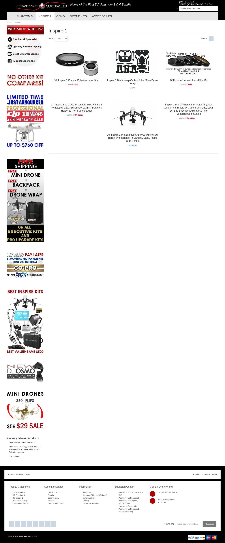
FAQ (120, 495)
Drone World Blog (125, 512)
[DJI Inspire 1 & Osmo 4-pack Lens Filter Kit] (188, 61)
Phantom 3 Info (124, 501)
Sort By (51, 38)
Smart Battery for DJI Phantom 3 (22, 442)
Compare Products (56, 503)
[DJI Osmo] (25, 363)
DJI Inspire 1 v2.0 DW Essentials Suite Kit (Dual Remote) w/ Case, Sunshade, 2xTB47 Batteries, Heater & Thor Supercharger (76, 107)
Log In (27, 474)
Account (11, 474)
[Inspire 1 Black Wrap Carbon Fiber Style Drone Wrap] (132, 61)
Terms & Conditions (91, 503)
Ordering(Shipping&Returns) (95, 495)
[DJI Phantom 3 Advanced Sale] (25, 96)
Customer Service (209, 474)
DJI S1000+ (14, 456)
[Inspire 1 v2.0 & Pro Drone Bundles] (25, 321)
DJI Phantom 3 (105, 4)
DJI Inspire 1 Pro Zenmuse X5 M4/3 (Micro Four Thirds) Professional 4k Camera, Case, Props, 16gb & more (132, 137)
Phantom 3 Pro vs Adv (127, 506)
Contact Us (52, 492)
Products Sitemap (20, 501)
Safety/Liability (89, 498)
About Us (197, 474)
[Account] (169, 9)
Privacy (86, 501)
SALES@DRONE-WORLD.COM (196, 4)
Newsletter (169, 524)
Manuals (126, 503)
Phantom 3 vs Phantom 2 (128, 509)
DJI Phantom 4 (19, 492)
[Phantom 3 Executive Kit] (25, 80)
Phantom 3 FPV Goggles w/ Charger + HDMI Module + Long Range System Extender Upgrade (25, 449)
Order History (53, 498)
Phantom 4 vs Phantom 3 (128, 498)
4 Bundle (125, 4)
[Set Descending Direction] (70, 38)
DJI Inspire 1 (18, 498)
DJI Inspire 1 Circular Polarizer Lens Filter (76, 80)
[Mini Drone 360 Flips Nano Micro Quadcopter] (25, 393)
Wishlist (19, 474)
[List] (216, 38)
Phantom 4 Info (124, 492)
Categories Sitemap (21, 503)
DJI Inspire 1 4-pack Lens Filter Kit (188, 80)
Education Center (124, 486)
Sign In (51, 495)
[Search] (215, 8)
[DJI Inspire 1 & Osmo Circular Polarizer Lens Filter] (76, 61)
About (134, 492)
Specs (140, 492)
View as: (204, 38)
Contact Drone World (161, 486)
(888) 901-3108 (186, 1)
